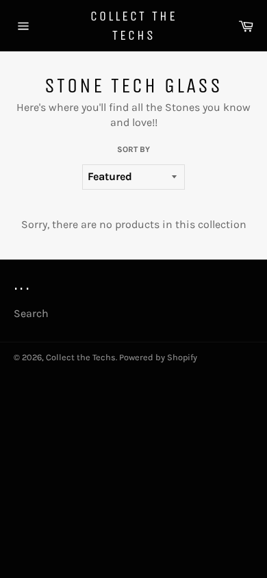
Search (31, 313)
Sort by (133, 149)
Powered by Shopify (158, 357)
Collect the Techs (133, 25)
